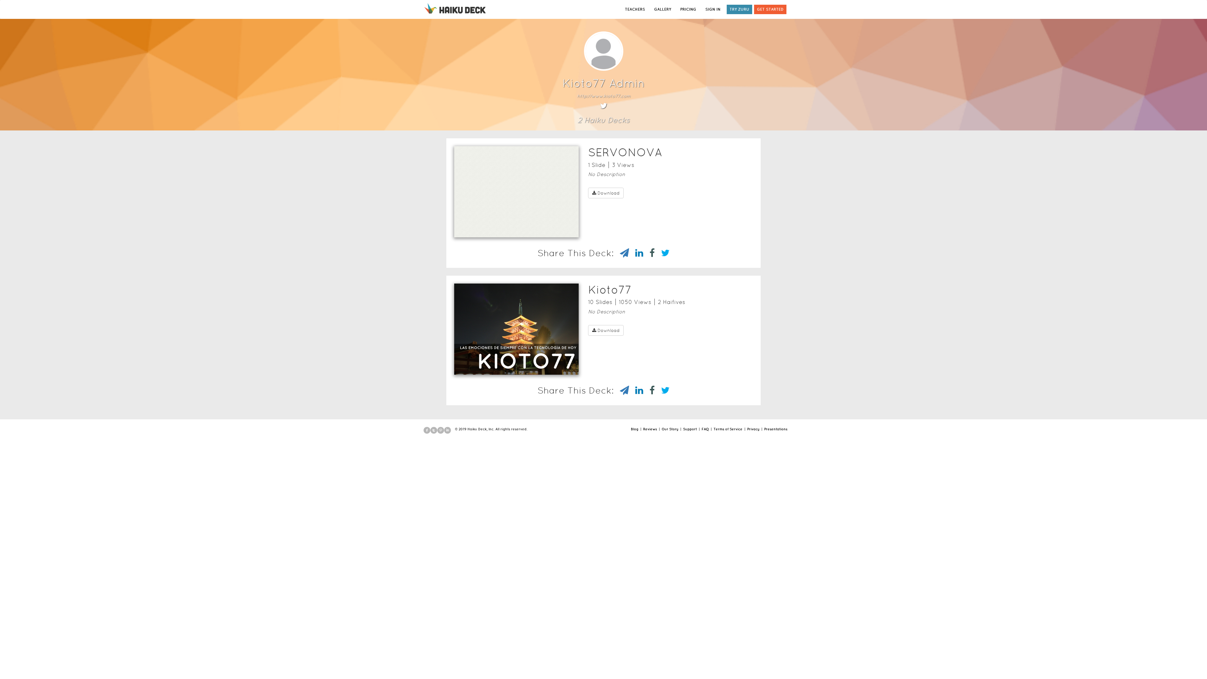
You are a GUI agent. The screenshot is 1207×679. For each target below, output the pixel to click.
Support (690, 429)
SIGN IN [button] (712, 9)
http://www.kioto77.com (603, 95)
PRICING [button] (688, 9)
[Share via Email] (621, 253)
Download (609, 193)
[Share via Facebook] (649, 253)
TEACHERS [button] (635, 9)
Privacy (753, 429)
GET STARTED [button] (770, 9)
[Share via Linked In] (636, 253)
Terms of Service (728, 429)
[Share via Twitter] (662, 253)
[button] (505, 229)
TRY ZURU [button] (739, 9)
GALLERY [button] (662, 9)
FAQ (705, 429)
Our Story (670, 429)
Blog (634, 429)
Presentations (775, 429)
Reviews (650, 429)
